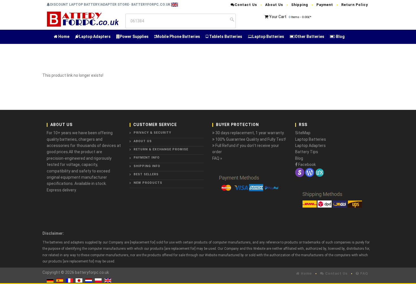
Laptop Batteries (268, 36)
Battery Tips (306, 152)
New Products (148, 183)
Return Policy (354, 5)
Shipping (299, 5)
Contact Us (246, 5)
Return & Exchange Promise (161, 149)
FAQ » (217, 158)
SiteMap (302, 133)
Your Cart (277, 16)
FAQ (363, 273)
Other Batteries (309, 36)
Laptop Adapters (95, 36)
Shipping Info (147, 166)
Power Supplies (134, 36)
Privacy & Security (152, 132)
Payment (324, 5)
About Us (274, 5)
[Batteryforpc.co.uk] (82, 18)
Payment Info (147, 157)
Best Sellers (146, 174)
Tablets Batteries (225, 36)
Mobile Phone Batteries (178, 36)
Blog (340, 36)
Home (63, 36)
